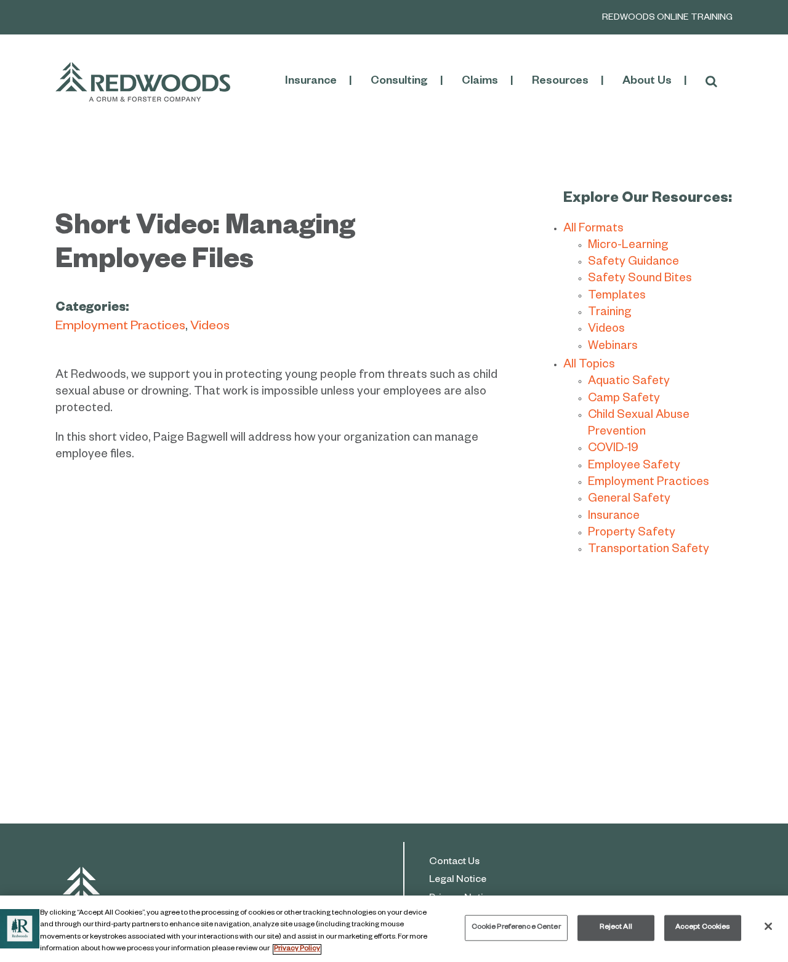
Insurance (614, 517)
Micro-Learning (628, 246)
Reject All (616, 928)
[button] (711, 81)
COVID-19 (613, 449)
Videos (210, 328)
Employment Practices (120, 328)
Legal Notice (457, 880)
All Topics (589, 365)
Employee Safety (634, 466)
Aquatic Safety (629, 382)
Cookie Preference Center (516, 928)
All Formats (593, 229)
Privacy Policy (297, 949)
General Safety (629, 500)
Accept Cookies (702, 928)
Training (610, 313)
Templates (617, 297)
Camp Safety (624, 399)
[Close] (768, 926)
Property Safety (631, 533)
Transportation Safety (648, 550)
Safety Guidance (633, 263)
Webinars (613, 347)
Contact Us (454, 862)
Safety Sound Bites (640, 279)
